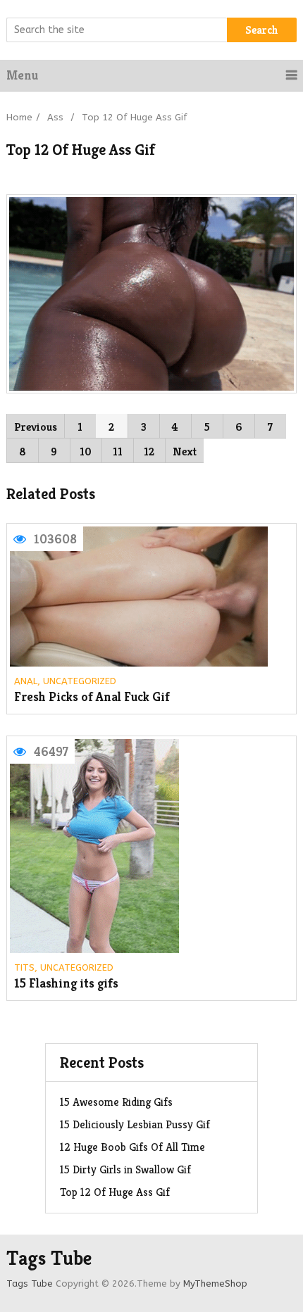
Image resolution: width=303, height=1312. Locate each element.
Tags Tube (49, 1258)
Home (19, 117)
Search (261, 30)
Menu (22, 75)
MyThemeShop (215, 1283)
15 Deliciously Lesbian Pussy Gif (135, 1124)
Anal (25, 681)
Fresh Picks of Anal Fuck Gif (92, 697)
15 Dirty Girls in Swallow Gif (125, 1169)
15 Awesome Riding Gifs (116, 1102)
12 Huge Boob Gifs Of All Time (132, 1147)
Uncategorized (79, 681)
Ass (55, 117)
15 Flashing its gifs (66, 983)
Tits (24, 967)
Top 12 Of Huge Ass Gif (115, 1192)
